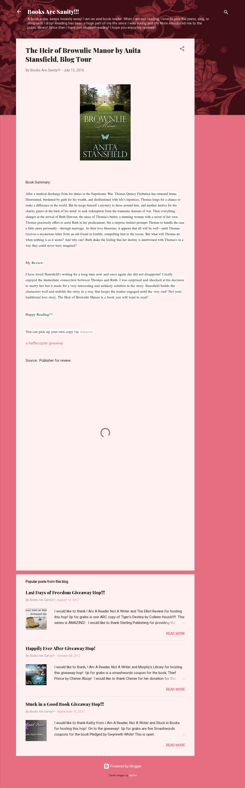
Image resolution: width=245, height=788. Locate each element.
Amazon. (87, 331)
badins (133, 775)
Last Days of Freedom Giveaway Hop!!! (65, 592)
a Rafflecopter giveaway (44, 343)
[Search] (226, 13)
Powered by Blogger (125, 766)
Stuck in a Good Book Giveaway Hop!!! (65, 704)
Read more (175, 633)
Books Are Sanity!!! (53, 11)
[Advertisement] (213, 110)
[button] (182, 49)
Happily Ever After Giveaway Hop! (60, 648)
